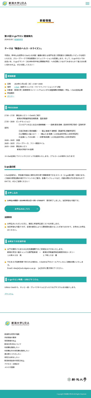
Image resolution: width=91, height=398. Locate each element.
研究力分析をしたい (12, 357)
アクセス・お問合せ (12, 364)
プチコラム (9, 294)
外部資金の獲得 (10, 337)
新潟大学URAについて (13, 344)
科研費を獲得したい (12, 347)
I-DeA (16, 87)
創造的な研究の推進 (12, 334)
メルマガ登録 (9, 367)
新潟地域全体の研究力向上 (14, 360)
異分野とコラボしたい (13, 354)
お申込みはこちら (22, 208)
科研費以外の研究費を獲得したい (17, 350)
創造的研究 (18, 39)
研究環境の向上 (10, 340)
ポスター (10, 96)
